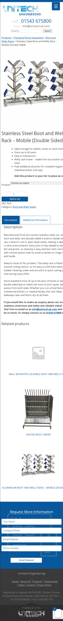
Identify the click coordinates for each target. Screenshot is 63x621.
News (21, 585)
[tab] (11, 220)
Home (15, 581)
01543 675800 (36, 21)
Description (10, 220)
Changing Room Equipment (28, 37)
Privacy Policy (44, 585)
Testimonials (51, 581)
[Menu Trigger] (56, 6)
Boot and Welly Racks (24, 207)
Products (6, 37)
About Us (25, 581)
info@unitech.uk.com (36, 26)
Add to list (15, 199)
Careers (30, 585)
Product (5, 184)
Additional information (35, 220)
